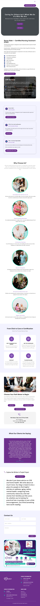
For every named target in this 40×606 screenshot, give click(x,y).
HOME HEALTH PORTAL (11, 117)
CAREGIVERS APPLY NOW (30, 5)
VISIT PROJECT (20, 476)
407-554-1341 (21, 422)
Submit (32, 536)
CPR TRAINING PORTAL (28, 405)
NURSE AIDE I (11, 405)
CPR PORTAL (20, 27)
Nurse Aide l (20, 23)
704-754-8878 (22, 421)
